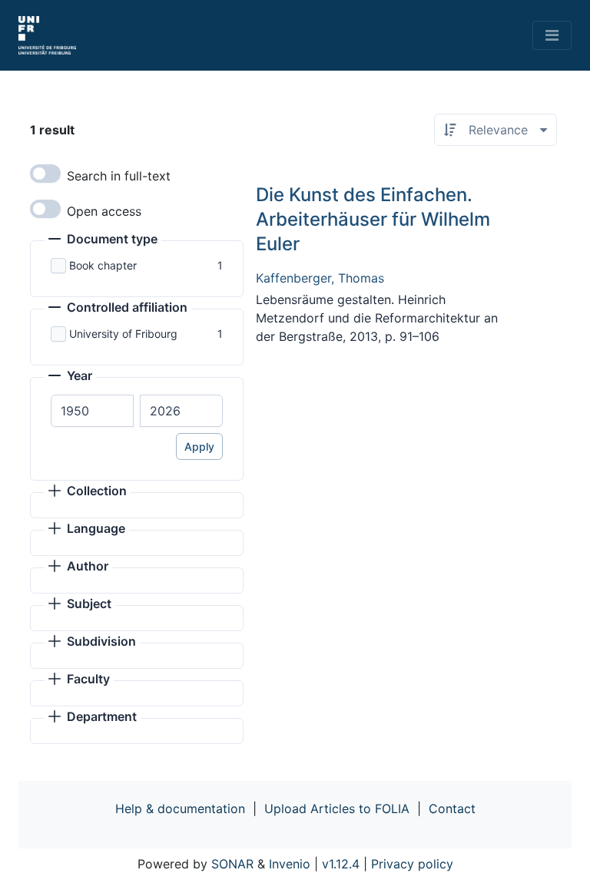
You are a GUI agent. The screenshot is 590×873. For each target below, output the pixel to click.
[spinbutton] (92, 411)
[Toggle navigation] (552, 35)
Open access (104, 211)
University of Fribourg (123, 333)
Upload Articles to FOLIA (336, 808)
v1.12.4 (341, 863)
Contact (452, 808)
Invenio (289, 863)
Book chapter (103, 265)
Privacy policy (412, 863)
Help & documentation (180, 808)
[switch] (45, 173)
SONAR (232, 863)
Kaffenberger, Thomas (320, 278)
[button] (103, 240)
